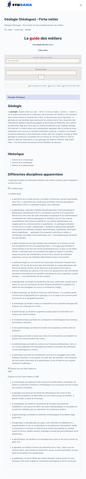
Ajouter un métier (55, 86)
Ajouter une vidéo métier (72, 86)
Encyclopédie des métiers (39, 86)
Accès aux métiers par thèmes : (43, 57)
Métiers (28, 30)
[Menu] (81, 5)
